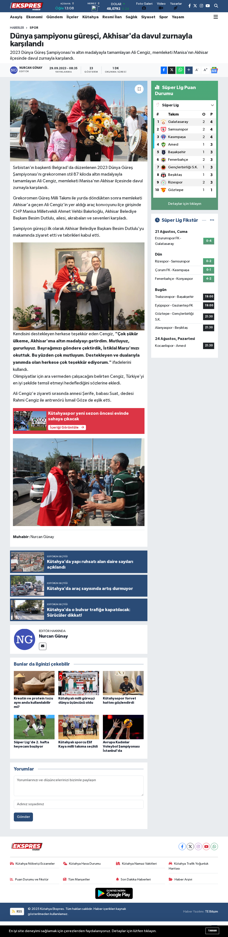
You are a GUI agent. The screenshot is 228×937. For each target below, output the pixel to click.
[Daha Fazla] (189, 70)
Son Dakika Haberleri (136, 879)
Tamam (212, 930)
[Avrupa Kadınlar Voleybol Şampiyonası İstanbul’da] (123, 727)
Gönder (23, 817)
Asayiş (16, 17)
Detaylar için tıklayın (184, 204)
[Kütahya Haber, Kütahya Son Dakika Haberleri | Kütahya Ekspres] (26, 6)
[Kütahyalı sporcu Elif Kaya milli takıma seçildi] (78, 727)
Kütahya (90, 17)
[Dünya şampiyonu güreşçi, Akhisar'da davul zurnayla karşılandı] (78, 121)
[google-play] (114, 893)
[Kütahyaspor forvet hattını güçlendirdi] (123, 683)
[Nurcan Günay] (24, 639)
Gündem (54, 17)
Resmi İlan (112, 17)
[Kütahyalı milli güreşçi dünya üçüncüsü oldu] (78, 683)
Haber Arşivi (183, 879)
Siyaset (148, 17)
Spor (163, 17)
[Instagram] (198, 846)
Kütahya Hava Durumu (85, 863)
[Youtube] (206, 846)
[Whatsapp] (214, 846)
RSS (19, 911)
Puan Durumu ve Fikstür (32, 879)
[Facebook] (182, 846)
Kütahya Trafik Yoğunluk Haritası (188, 866)
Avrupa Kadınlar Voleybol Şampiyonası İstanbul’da (121, 746)
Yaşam (178, 17)
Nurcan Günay (53, 636)
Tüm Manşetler (79, 879)
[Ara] (216, 6)
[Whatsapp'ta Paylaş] (180, 70)
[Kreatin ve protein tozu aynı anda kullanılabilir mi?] (34, 683)
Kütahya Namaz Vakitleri (139, 863)
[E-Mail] (42, 646)
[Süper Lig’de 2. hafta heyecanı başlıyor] (34, 727)
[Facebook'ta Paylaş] (164, 70)
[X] (190, 846)
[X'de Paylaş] (171, 70)
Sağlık (131, 17)
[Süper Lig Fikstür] (212, 220)
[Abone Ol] (214, 70)
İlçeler (73, 17)
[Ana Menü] (216, 17)
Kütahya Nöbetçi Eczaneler (35, 863)
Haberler (17, 27)
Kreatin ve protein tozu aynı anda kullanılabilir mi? (33, 703)
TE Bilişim (211, 911)
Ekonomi (34, 17)
